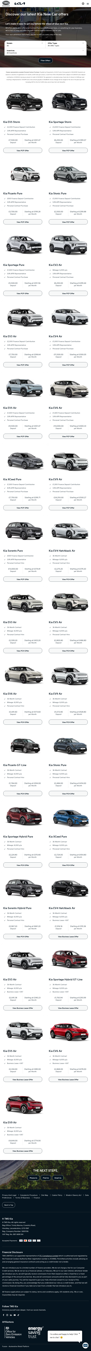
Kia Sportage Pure (13, 264)
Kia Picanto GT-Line (14, 765)
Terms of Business (22, 1198)
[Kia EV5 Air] (22, 388)
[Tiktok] (18, 1315)
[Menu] (88, 3)
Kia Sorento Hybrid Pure (17, 908)
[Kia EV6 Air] (68, 388)
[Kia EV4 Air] (68, 316)
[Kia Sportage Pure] (22, 245)
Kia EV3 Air (10, 336)
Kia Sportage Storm (60, 121)
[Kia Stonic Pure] (68, 173)
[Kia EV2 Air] (68, 245)
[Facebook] (3, 1315)
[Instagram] (7, 1315)
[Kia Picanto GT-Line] (22, 745)
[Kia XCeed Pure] (22, 459)
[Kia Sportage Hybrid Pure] (22, 816)
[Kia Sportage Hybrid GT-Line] (68, 959)
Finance (37, 1198)
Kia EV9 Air (55, 479)
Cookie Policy (57, 1195)
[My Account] (83, 3)
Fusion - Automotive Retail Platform (15, 1346)
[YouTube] (14, 1315)
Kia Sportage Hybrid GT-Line (65, 979)
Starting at (29, 140)
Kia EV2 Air (55, 264)
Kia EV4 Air (55, 336)
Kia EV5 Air (10, 407)
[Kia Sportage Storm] (68, 102)
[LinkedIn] (11, 1315)
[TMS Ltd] (6, 3)
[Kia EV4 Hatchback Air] (68, 531)
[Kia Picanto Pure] (22, 173)
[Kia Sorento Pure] (22, 531)
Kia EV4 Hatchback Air (62, 550)
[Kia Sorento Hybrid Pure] (22, 888)
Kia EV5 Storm (11, 121)
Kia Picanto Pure (12, 193)
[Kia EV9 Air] (68, 459)
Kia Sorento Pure (13, 550)
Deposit (13, 142)
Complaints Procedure (29, 1195)
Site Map (44, 1195)
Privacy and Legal (9, 1195)
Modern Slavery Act (73, 1195)
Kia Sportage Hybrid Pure (18, 836)
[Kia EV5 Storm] (22, 102)
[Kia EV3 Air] (22, 316)
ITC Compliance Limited (48, 1256)
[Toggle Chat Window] (85, 1345)
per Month (32, 142)
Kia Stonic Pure (57, 193)
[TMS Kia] (19, 3)
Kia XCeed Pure (12, 479)
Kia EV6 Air (55, 407)
